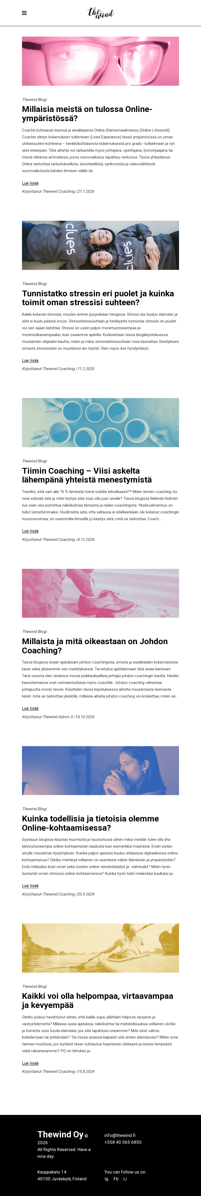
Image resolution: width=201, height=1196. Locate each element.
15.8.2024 (85, 1071)
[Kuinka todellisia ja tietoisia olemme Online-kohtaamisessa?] (100, 770)
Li (125, 1178)
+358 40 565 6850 (123, 1142)
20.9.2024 (85, 894)
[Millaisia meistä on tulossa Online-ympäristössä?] (100, 61)
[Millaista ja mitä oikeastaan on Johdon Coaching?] (100, 593)
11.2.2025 (85, 368)
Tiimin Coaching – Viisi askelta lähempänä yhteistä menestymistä (87, 475)
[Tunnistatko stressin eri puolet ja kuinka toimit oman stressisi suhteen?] (100, 245)
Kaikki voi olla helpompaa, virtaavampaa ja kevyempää (97, 1000)
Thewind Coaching (59, 191)
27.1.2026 (85, 191)
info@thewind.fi (120, 1135)
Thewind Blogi (34, 99)
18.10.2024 (84, 717)
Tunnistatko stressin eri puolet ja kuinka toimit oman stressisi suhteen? (98, 298)
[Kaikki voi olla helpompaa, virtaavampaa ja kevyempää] (100, 948)
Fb (116, 1178)
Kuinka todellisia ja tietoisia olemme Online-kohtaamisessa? (90, 823)
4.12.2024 (85, 539)
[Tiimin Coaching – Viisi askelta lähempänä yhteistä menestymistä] (100, 422)
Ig (106, 1178)
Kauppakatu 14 (51, 1172)
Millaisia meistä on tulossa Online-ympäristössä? (87, 113)
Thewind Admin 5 (58, 717)
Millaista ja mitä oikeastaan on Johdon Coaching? (95, 645)
